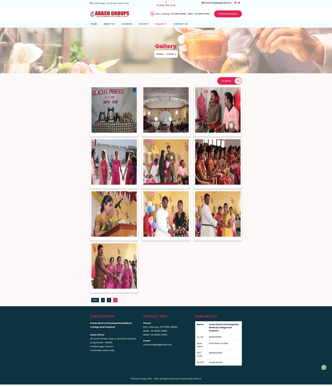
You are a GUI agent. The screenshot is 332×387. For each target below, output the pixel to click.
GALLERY (160, 23)
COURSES (127, 23)
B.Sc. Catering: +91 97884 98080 (171, 13)
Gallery (171, 54)
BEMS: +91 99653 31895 (155, 330)
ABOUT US (109, 23)
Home (160, 54)
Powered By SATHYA (191, 378)
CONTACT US (180, 23)
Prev (95, 300)
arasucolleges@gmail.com (217, 2)
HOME (94, 23)
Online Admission (228, 13)
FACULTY (143, 23)
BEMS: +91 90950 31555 (199, 13)
